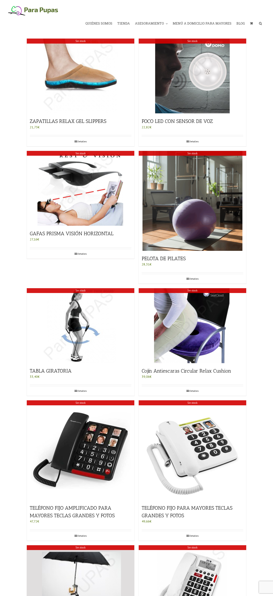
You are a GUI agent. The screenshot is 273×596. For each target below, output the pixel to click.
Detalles (82, 141)
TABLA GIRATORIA (51, 371)
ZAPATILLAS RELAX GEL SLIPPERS (68, 121)
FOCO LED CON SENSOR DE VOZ (177, 121)
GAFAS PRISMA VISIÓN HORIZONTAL (72, 233)
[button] (260, 23)
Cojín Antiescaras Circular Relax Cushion (186, 371)
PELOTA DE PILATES (164, 258)
